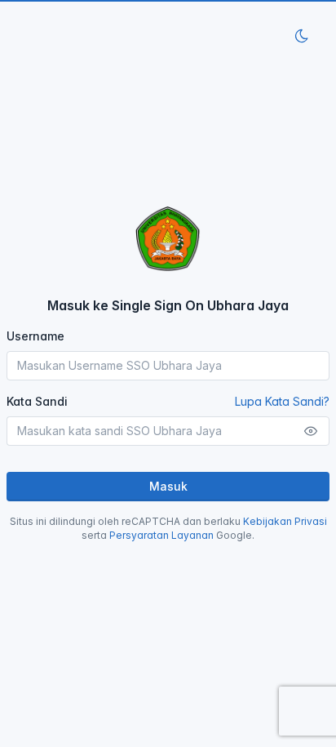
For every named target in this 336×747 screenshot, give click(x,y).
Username (35, 336)
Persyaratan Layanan (161, 535)
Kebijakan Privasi (285, 521)
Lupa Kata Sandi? (282, 401)
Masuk (168, 486)
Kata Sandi (168, 401)
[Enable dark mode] (302, 35)
